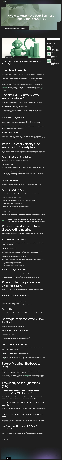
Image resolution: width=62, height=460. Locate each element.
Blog (19, 450)
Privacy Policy (48, 455)
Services (11, 450)
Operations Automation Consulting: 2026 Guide (55, 62)
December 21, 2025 (9, 57)
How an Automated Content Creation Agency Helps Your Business (55, 55)
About (7, 450)
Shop (16, 450)
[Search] (58, 39)
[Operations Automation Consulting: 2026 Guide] (49, 61)
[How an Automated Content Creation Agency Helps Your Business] (49, 54)
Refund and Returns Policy (55, 455)
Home (6, 28)
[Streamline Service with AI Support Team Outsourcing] (49, 48)
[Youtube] (7, 439)
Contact (22, 450)
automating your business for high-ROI (35, 88)
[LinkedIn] (4, 439)
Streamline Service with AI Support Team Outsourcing (55, 49)
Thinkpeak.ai (5, 87)
